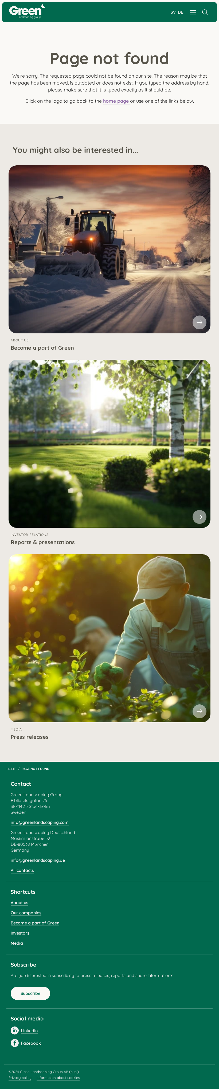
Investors (20, 933)
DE (180, 12)
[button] (193, 12)
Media (17, 943)
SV (173, 12)
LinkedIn (29, 1030)
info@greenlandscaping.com (40, 822)
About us (19, 902)
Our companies (26, 912)
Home (11, 769)
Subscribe (30, 993)
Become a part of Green (35, 923)
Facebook (31, 1043)
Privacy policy (20, 1077)
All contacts (22, 870)
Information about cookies (58, 1077)
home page (116, 101)
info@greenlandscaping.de (38, 860)
